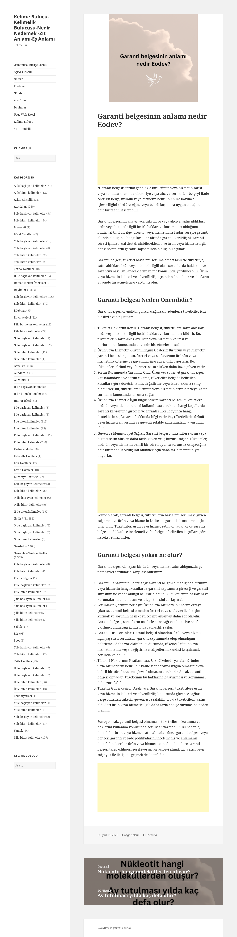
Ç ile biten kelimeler (27, 262)
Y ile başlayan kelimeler (30, 717)
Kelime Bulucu (23, 122)
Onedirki (20, 546)
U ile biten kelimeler (27, 682)
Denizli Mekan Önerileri (30, 283)
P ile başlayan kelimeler (30, 564)
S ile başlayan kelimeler (29, 606)
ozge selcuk (131, 835)
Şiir (16, 633)
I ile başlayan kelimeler (29, 407)
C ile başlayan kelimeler (30, 248)
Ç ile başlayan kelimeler (30, 241)
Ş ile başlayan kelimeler (29, 599)
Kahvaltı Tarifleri (25, 456)
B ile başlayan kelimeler (30, 213)
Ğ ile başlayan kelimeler (30, 338)
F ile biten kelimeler (27, 331)
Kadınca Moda (23, 449)
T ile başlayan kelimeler (30, 647)
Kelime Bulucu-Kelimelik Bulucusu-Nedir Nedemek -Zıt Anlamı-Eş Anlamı (34, 27)
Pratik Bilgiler (23, 578)
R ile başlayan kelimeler (30, 585)
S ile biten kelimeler (27, 620)
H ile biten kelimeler (27, 394)
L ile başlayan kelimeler (30, 484)
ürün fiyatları (23, 696)
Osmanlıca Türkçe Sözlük (30, 65)
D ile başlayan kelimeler (30, 276)
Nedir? (18, 79)
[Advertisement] (153, 161)
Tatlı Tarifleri (23, 661)
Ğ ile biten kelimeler (27, 359)
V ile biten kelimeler (27, 710)
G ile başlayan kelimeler (30, 345)
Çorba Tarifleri (24, 269)
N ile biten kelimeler (27, 511)
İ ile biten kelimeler (27, 428)
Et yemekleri (22, 317)
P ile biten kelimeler (27, 571)
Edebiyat (20, 86)
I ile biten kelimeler (27, 421)
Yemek (18, 731)
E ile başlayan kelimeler (30, 297)
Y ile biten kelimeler (27, 724)
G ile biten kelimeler (27, 352)
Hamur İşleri (22, 401)
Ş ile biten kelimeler (27, 613)
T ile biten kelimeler (27, 654)
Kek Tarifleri (22, 463)
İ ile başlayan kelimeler (29, 414)
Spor (17, 640)
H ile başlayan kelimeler (30, 387)
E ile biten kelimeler (27, 304)
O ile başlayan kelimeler (30, 525)
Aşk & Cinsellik (23, 72)
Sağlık (18, 627)
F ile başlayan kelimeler (29, 324)
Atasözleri (20, 100)
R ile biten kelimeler (27, 592)
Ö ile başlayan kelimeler (30, 532)
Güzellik (19, 380)
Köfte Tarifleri (23, 470)
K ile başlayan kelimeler (30, 435)
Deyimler (20, 107)
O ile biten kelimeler (27, 539)
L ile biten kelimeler (27, 491)
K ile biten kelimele (27, 442)
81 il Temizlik (22, 129)
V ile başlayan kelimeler (30, 703)
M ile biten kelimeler (28, 505)
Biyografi (20, 227)
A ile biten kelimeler (27, 193)
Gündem (19, 93)
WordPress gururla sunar (114, 928)
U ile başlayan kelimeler (30, 668)
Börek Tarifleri (24, 234)
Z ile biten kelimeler (27, 737)
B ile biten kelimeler (27, 220)
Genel (18, 366)
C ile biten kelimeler (27, 255)
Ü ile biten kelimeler (27, 689)
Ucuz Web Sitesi (24, 114)
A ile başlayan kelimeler (30, 186)
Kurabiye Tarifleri (26, 477)
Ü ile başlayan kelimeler (30, 675)
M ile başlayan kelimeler (30, 498)
